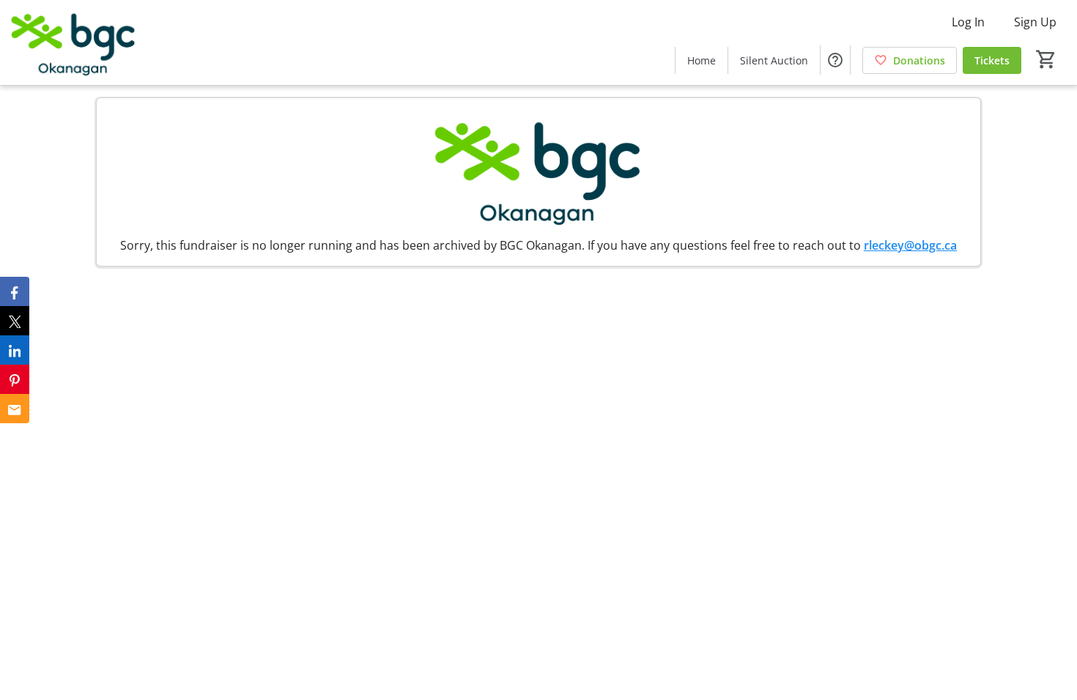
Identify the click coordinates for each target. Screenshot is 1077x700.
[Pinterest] (14, 379)
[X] (14, 320)
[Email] (14, 408)
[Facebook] (14, 291)
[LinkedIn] (14, 350)
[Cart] (1046, 59)
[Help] (835, 60)
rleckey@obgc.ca (910, 245)
